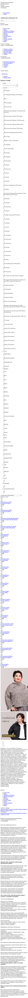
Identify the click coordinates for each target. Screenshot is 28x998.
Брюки (5, 29)
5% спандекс (6, 219)
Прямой (5, 449)
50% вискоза (6, 231)
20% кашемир (6, 156)
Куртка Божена (4, 560)
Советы (5, 54)
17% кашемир (6, 144)
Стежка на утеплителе (8, 416)
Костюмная (6, 395)
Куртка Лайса (4, 665)
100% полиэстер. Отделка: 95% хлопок (13, 116)
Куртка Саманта (4, 608)
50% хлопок (6, 247)
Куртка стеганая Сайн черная (8, 527)
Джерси (5, 383)
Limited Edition (7, 354)
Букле (4, 379)
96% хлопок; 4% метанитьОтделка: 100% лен (14, 316)
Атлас (4, 371)
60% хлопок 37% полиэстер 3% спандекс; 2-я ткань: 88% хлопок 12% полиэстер (14, 280)
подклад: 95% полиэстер (9, 348)
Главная (5, 76)
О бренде (5, 65)
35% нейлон (6, 181)
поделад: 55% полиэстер (9, 328)
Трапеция (5, 462)
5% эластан (6, 227)
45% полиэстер (7, 206)
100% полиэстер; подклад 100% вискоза (13, 124)
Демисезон (6, 471)
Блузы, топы (6, 28)
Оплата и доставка (8, 49)
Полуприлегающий (8, 445)
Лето (4, 475)
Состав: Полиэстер (8, 324)
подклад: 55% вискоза (8, 344)
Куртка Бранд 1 (4, 576)
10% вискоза (6, 90)
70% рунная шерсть (8, 293)
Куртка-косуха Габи (5, 503)
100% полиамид (7, 102)
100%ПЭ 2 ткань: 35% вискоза (10, 140)
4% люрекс (6, 189)
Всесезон (5, 467)
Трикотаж (5, 424)
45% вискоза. (6, 202)
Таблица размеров (7, 50)
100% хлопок (6, 136)
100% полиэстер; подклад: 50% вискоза (13, 128)
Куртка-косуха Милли (6, 657)
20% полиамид (7, 160)
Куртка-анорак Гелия (6, 649)
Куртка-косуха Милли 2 (6, 641)
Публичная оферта (8, 63)
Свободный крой (7, 458)
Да (4, 480)
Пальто (5, 37)
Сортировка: (4, 495)
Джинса (5, 387)
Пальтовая (5, 408)
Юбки (4, 41)
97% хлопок (6, 320)
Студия (5, 67)
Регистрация (6, 12)
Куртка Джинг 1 (5, 543)
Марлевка (5, 404)
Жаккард (5, 391)
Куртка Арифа (4, 592)
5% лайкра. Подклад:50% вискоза (11, 214)
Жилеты (5, 33)
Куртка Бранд (4, 584)
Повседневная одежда (8, 358)
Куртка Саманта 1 (5, 600)
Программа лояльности (9, 61)
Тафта (4, 420)
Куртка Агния (4, 568)
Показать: (3, 496)
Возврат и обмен (7, 53)
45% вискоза (6, 198)
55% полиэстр (6, 255)
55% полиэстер (7, 251)
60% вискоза (6, 267)
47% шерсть (6, 210)
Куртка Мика (4, 617)
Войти (5, 14)
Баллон (5, 437)
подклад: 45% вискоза (8, 336)
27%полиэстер (7, 169)
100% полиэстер (7, 106)
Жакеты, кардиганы (8, 32)
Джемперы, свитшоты (8, 31)
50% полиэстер (7, 239)
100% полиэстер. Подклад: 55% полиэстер (13, 120)
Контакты (5, 64)
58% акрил (6, 259)
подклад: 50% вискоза (8, 340)
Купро (5, 399)
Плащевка (5, 412)
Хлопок (5, 428)
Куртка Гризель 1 (5, 633)
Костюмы (5, 35)
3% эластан (6, 177)
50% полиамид (7, 235)
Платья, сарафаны (7, 38)
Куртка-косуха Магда (6, 511)
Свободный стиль (7, 362)
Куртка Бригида (4, 552)
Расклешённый (7, 454)
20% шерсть (6, 165)
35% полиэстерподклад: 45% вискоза (12, 185)
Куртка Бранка (4, 535)
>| (3, 745)
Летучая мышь (7, 441)
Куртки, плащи (7, 36)
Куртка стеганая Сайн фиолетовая (9, 519)
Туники (5, 40)
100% (4, 98)
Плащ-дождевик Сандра (6, 625)
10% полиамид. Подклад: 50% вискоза (12, 94)
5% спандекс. (6, 223)
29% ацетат (6, 173)
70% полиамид (7, 289)
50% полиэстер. (7, 243)
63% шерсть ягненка (8, 285)
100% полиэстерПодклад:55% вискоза (12, 132)
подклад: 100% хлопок (9, 332)
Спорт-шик (6, 366)
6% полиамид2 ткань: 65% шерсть (11, 263)
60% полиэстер (7, 271)
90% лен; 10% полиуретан (9, 301)
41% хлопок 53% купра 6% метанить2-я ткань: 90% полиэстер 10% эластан (14, 194)
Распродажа (4, 73)
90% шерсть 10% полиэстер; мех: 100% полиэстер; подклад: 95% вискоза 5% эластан (14, 306)
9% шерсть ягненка (8, 297)
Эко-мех (5, 432)
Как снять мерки (7, 51)
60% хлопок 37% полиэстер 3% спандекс (13, 275)
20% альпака (6, 152)
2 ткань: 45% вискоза (8, 148)
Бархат (5, 375)
